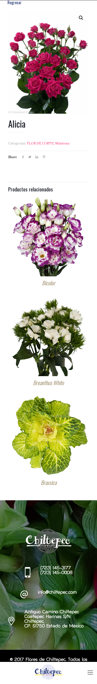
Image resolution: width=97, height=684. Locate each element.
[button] (81, 17)
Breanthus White (48, 383)
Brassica (48, 482)
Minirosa (62, 143)
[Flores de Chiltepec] (48, 671)
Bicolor (48, 283)
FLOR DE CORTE (40, 143)
